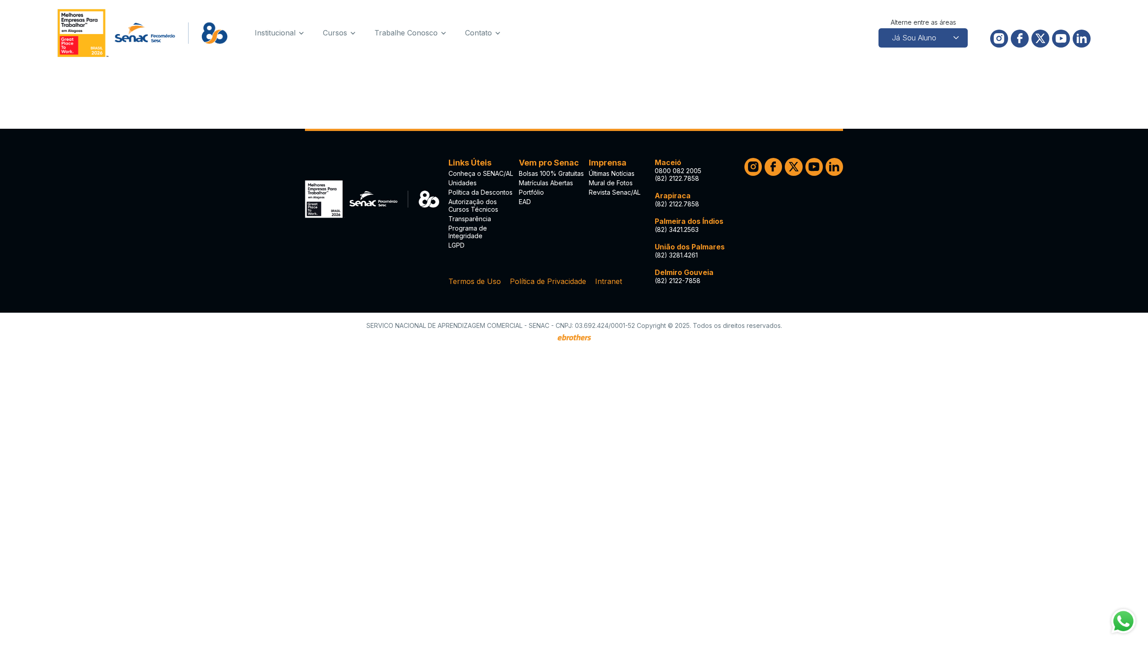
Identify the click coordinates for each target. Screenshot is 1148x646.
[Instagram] (999, 39)
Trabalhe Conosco (406, 32)
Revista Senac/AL (614, 192)
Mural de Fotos (611, 183)
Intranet (608, 281)
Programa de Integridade (467, 232)
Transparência (469, 219)
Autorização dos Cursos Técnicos (473, 205)
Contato (478, 32)
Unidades (462, 183)
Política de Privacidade (548, 281)
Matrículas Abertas (546, 183)
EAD (525, 201)
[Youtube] (1061, 39)
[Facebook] (1020, 39)
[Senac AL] (142, 33)
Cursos (335, 32)
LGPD (456, 245)
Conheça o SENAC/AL (480, 173)
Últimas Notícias (612, 173)
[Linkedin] (1082, 39)
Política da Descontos (480, 192)
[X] (1040, 39)
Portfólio (531, 192)
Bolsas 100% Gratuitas (551, 173)
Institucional (275, 32)
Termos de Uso (474, 281)
